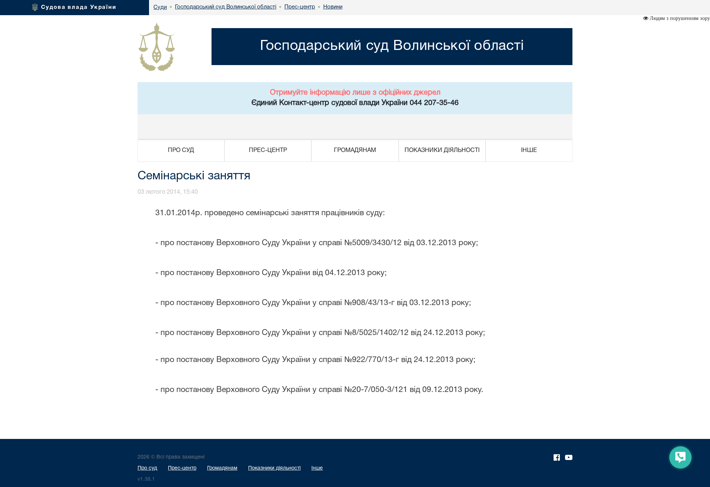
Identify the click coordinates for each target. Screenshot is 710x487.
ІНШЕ (529, 150)
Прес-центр (182, 468)
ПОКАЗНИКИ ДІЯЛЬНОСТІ (442, 150)
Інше (317, 468)
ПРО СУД (181, 150)
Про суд (147, 468)
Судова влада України (78, 7)
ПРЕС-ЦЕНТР (268, 150)
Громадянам (222, 468)
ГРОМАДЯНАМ (355, 150)
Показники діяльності (274, 468)
